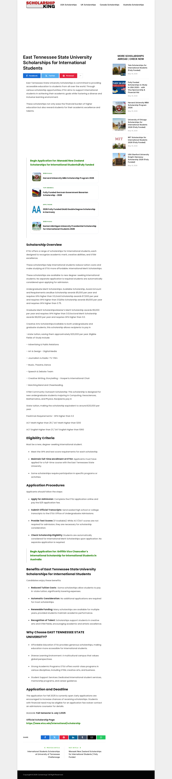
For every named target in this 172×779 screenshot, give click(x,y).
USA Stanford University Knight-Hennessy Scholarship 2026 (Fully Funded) (138, 158)
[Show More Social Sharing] (80, 75)
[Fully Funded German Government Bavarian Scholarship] (36, 192)
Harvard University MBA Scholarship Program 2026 (138, 105)
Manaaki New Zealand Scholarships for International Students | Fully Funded (85, 754)
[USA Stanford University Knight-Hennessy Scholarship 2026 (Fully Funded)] (119, 159)
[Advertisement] (86, 31)
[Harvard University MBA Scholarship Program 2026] (36, 176)
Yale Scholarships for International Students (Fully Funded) (137, 67)
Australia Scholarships (133, 5)
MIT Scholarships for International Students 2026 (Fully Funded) (137, 139)
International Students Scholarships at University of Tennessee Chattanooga (43, 754)
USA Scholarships (68, 5)
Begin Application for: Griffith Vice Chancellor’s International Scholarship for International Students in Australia (63, 555)
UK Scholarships (88, 5)
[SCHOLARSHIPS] (40, 5)
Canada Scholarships (109, 5)
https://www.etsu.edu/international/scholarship (53, 723)
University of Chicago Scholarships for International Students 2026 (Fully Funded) (137, 123)
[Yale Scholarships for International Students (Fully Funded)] (119, 70)
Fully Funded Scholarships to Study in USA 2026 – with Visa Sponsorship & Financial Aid (137, 87)
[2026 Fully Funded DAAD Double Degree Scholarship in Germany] (36, 209)
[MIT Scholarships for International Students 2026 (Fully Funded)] (119, 142)
